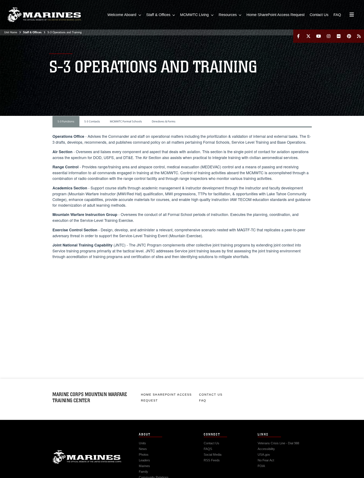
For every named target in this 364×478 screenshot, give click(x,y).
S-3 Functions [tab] (66, 121)
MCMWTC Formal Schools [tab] (126, 121)
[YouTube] (318, 36)
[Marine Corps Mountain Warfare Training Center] (44, 14)
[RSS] (359, 36)
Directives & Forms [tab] (163, 121)
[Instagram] (329, 36)
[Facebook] (298, 36)
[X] (308, 36)
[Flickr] (339, 36)
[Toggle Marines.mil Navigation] (352, 15)
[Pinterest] (349, 36)
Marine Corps (87, 456)
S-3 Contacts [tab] (92, 121)
